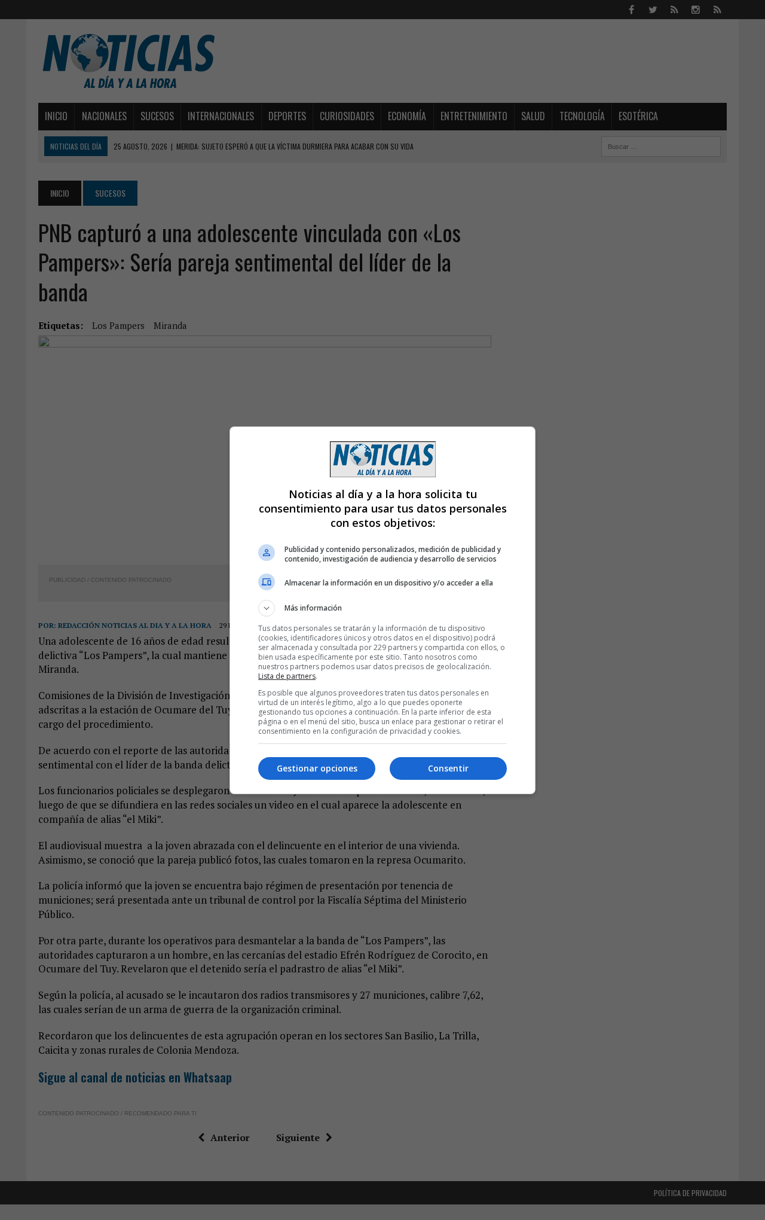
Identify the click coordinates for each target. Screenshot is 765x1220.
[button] (382, 608)
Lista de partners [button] (287, 676)
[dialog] (383, 610)
